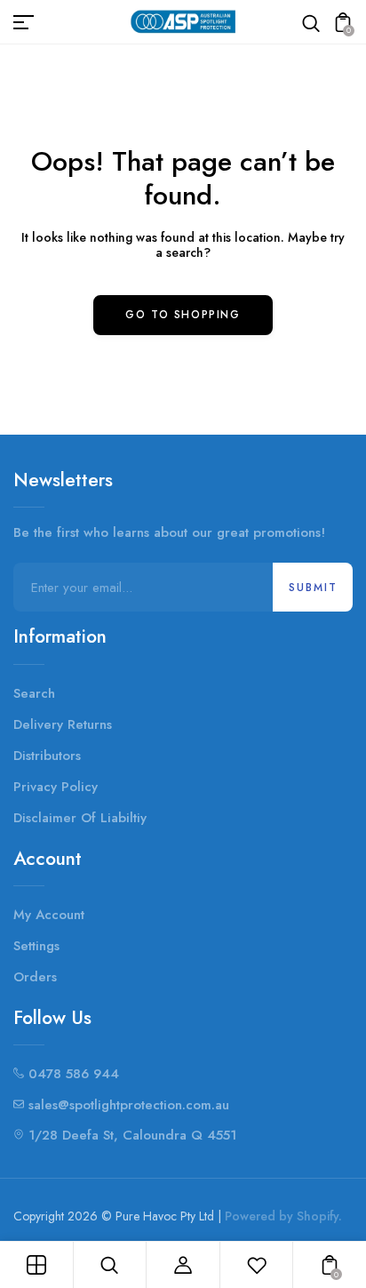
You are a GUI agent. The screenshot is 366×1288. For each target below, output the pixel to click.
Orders (35, 977)
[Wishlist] (257, 1265)
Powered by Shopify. (283, 1216)
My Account (48, 914)
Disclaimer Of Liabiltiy (80, 818)
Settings (36, 946)
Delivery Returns (62, 724)
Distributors (47, 755)
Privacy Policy (55, 786)
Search (34, 693)
